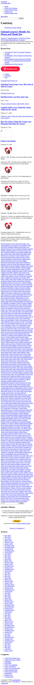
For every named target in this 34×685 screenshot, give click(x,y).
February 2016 (9, 601)
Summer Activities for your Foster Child (15, 468)
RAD (12, 450)
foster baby (27, 308)
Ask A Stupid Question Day (23, 252)
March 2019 (8, 540)
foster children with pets (15, 345)
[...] (6, 45)
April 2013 (8, 649)
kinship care (9, 417)
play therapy (28, 444)
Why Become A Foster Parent (14, 495)
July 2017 (7, 573)
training (3, 486)
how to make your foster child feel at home (17, 404)
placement (22, 444)
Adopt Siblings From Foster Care (11, 245)
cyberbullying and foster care (12, 278)
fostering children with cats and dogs (14, 378)
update (28, 486)
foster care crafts (12, 313)
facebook (15, 293)
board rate (12, 266)
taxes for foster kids (17, 476)
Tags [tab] (6, 77)
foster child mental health (18, 332)
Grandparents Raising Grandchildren (12, 388)
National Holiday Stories (15, 433)
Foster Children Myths (22, 340)
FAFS (25, 294)
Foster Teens (29, 374)
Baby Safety (4, 254)
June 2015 (8, 615)
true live (13, 486)
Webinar (13, 488)
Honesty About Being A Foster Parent (20, 398)
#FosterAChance (6, 244)
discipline (28, 281)
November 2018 (9, 547)
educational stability (13, 289)
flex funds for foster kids (24, 306)
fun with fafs (9, 384)
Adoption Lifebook (21, 249)
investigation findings (12, 415)
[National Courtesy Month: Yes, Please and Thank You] (13, 27)
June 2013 (8, 645)
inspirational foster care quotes (10, 410)
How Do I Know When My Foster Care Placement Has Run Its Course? (16, 123)
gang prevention (21, 384)
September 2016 (9, 590)
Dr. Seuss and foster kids (25, 286)
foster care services (26, 330)
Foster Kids (20, 347)
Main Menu (4, 16)
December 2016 (9, 584)
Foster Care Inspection (21, 320)
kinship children (18, 417)
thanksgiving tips (17, 483)
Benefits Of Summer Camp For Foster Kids (16, 263)
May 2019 (8, 537)
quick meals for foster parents (18, 449)
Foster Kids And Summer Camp (15, 349)
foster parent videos (10, 364)
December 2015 (9, 605)
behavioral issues (6, 262)
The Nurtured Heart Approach (17, 484)
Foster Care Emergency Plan (22, 315)
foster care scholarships (14, 330)
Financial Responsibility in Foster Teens (21, 301)
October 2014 (9, 629)
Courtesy (28, 274)
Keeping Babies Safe (25, 415)
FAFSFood (7, 296)
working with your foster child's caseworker (14, 501)
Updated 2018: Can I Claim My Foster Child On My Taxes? (16, 108)
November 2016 (9, 586)
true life (8, 486)
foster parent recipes (7, 357)
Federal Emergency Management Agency (16, 298)
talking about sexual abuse (22, 474)
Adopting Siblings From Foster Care (18, 247)
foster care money (15, 322)
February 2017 (9, 581)
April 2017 (8, 578)
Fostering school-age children (16, 379)
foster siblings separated (22, 372)
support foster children (17, 471)
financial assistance (11, 300)
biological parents (25, 264)
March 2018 (8, 561)
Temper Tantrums (6, 483)
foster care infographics (8, 320)
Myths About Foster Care (15, 428)
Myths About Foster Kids (18, 430)
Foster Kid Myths (11, 347)
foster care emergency (7, 315)
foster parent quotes (25, 355)
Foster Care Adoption (11, 8)
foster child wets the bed (12, 333)
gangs (28, 384)
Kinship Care (8, 11)
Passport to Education (15, 442)
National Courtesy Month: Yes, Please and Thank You (16, 32)
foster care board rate (11, 311)
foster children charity (24, 523)
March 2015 (8, 620)
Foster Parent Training (15, 362)
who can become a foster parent (15, 495)
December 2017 (9, 566)
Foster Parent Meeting (19, 352)
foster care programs (7, 328)
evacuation (9, 293)
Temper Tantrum (26, 481)
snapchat (23, 464)
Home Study (4, 398)
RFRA (3, 461)
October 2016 (9, 588)
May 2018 (8, 557)
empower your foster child (12, 291)
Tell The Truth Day (15, 481)
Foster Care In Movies (17, 316)
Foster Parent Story (11, 361)
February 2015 (9, 622)
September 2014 (9, 630)
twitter (24, 486)
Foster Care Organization (18, 325)
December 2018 (9, 545)
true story (18, 486)
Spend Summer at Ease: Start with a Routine (18, 59)
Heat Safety (4, 391)
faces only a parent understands (14, 294)
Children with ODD (7, 272)
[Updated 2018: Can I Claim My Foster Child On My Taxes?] (15, 104)
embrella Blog (16, 680)
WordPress (16, 681)
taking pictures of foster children (18, 472)
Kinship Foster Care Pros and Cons (14, 97)
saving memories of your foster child (16, 461)
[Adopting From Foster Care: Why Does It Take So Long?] (9, 80)
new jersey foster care (17, 435)
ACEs (13, 244)
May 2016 (8, 596)
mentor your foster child (23, 427)
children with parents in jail (21, 272)
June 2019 (8, 535)
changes (30, 271)
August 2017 (8, 571)
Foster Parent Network (16, 354)
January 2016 (9, 603)
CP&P (3, 276)
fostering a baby (5, 376)
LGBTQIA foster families (13, 420)
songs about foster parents (12, 466)
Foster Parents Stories (11, 10)
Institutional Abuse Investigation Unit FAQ (16, 410)
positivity (8, 445)
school (29, 461)
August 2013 (8, 642)
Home (6, 6)
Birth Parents (4, 266)
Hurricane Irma (5, 406)
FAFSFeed (8, 661)
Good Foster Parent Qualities (9, 386)
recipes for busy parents (11, 457)
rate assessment (18, 454)
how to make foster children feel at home (13, 403)
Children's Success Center (8, 274)
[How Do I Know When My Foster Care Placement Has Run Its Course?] (17, 118)
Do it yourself (22, 283)
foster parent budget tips (25, 350)
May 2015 (8, 617)
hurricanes (24, 406)
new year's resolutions (15, 437)
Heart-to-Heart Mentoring (24, 389)
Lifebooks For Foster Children (10, 423)
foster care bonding (23, 311)
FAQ (2, 298)
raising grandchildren (7, 454)
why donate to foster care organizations (17, 500)
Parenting (11, 439)
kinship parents (13, 418)
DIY (16, 283)
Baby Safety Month (14, 254)
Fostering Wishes (12, 381)
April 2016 (8, 598)
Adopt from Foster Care (22, 244)
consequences (21, 274)
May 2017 (8, 576)
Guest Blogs (8, 673)
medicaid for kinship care (8, 427)
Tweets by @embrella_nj (17, 528)
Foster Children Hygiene (8, 340)
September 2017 (9, 569)
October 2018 (9, 549)
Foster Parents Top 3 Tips (20, 371)
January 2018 (9, 564)
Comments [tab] (8, 76)
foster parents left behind (16, 369)
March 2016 (8, 600)
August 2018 (8, 552)
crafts (6, 276)
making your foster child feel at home (19, 425)
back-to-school (15, 257)
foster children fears (26, 339)
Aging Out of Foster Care (12, 658)
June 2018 (8, 556)
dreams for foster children (23, 288)
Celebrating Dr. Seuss (17, 269)
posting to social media (18, 445)
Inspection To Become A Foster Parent (15, 408)
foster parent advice (12, 350)
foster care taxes (5, 332)
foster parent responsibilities (21, 357)
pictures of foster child (11, 444)
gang (14, 384)
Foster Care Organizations (12, 668)
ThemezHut (4, 683)
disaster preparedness (18, 281)
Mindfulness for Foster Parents (14, 64)
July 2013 (7, 644)
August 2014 (8, 632)
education (4, 289)
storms (22, 466)
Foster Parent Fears (6, 352)
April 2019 (8, 539)
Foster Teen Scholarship (17, 374)
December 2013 (9, 637)
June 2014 (8, 635)
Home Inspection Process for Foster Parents (18, 396)
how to (20, 400)
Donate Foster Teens (11, 286)
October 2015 (9, 608)
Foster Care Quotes (8, 141)
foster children (18, 335)
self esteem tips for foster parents (10, 462)
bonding (17, 266)
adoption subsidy (11, 250)
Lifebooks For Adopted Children (21, 422)
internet (3, 415)
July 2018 (7, 554)
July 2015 (7, 613)
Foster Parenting (21, 364)
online (6, 439)
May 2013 (8, 647)
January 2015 (9, 623)
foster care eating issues (25, 313)
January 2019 (9, 544)
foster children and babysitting (16, 337)
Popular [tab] (7, 74)
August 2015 (8, 612)
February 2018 (9, 562)
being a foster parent (17, 262)
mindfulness (4, 428)
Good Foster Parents (24, 386)
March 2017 (8, 579)
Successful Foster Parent (16, 467)
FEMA (3, 300)
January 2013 (9, 651)
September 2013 (9, 640)
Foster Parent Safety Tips (15, 359)
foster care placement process (21, 327)
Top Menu (4, 1)
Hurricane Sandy (15, 406)
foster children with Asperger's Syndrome (16, 343)
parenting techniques (21, 439)
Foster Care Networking (8, 323)
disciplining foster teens (8, 283)
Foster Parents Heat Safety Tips (10, 367)
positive (3, 445)
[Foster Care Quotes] (6, 137)
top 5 (27, 484)
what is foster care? (13, 491)
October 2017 (9, 567)
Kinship (3, 417)
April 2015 (8, 618)
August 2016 (8, 591)
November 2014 (9, 627)
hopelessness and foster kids (9, 400)
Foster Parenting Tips (11, 13)
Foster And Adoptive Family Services (12, 308)
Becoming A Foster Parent (12, 259)
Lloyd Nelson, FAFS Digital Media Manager (16, 39)
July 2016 (7, 593)
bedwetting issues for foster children (16, 261)
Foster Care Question (19, 328)
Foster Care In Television (22, 318)
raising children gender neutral (23, 452)
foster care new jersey (22, 323)
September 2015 (9, 610)
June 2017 (8, 574)
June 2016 (8, 595)
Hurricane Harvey (24, 405)
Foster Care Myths (26, 322)
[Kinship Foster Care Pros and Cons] (7, 93)
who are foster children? (17, 493)
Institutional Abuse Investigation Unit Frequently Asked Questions (16, 412)
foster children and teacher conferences (15, 338)
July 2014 (7, 634)
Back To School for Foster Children (14, 255)
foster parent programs (12, 355)
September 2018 (9, 551)
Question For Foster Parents (14, 447)
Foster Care (4, 310)
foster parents (28, 366)
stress (26, 466)
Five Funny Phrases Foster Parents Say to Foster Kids (16, 305)
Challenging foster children (19, 271)
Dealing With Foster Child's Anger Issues (15, 278)
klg (19, 418)
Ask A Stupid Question (8, 252)
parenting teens (19, 440)
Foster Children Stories (7, 342)
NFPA (24, 437)
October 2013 (9, 639)
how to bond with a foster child (22, 401)
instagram (22, 410)
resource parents (19, 459)
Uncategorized (9, 677)
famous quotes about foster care (20, 296)
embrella (21, 289)
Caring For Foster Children (12, 267)
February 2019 (9, 542)
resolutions (22, 457)
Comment (22, 40)
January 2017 (9, 583)
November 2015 (9, 606)
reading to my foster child (21, 456)
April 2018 (8, 559)
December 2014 (9, 625)
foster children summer (21, 342)
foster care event (5, 316)
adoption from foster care (8, 249)
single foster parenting (13, 464)
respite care (27, 459)
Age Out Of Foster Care (23, 250)
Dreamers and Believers (8, 288)
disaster (9, 281)
